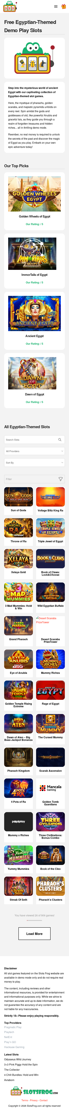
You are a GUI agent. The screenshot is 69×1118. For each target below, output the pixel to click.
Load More (34, 933)
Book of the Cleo (50, 869)
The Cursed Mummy (50, 737)
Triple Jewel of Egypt (50, 541)
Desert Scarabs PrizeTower (50, 640)
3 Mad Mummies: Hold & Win (18, 607)
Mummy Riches (50, 673)
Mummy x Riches (18, 835)
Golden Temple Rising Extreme (18, 705)
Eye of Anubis (18, 673)
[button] (56, 6)
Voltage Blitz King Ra (50, 510)
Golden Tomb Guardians (50, 803)
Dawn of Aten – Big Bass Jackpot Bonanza (18, 738)
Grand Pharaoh (18, 639)
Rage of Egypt (50, 703)
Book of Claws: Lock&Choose (50, 573)
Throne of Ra (18, 541)
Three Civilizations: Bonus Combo (50, 836)
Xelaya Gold (18, 572)
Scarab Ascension (50, 771)
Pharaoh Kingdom (18, 771)
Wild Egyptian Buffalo (50, 606)
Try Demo (18, 497)
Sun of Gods (18, 510)
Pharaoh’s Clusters (50, 899)
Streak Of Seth (18, 899)
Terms (25, 1100)
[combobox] (34, 451)
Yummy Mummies (18, 869)
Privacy (34, 1100)
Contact (43, 1100)
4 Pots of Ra (18, 802)
